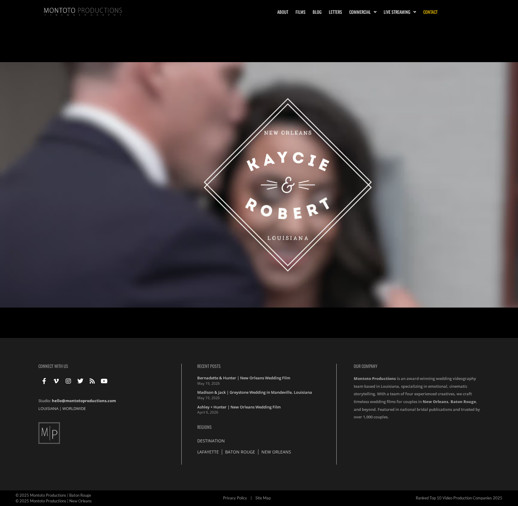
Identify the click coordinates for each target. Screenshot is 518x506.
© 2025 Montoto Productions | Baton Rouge (53, 495)
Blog (317, 12)
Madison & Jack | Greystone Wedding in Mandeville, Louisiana (254, 392)
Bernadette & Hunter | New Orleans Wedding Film (243, 378)
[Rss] (92, 381)
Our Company (365, 366)
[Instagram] (68, 381)
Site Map (263, 497)
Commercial (360, 12)
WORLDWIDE (74, 408)
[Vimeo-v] (56, 381)
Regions (204, 427)
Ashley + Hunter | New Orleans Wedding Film (239, 407)
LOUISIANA (48, 408)
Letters (335, 12)
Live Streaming (397, 12)
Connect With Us (53, 366)
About (282, 12)
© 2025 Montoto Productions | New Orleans (54, 500)
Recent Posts (209, 366)
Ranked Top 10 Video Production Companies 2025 (459, 497)
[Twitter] (80, 381)
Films (300, 12)
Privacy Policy (235, 497)
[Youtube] (104, 381)
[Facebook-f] (44, 381)
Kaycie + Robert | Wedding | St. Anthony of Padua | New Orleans (99, 52)
